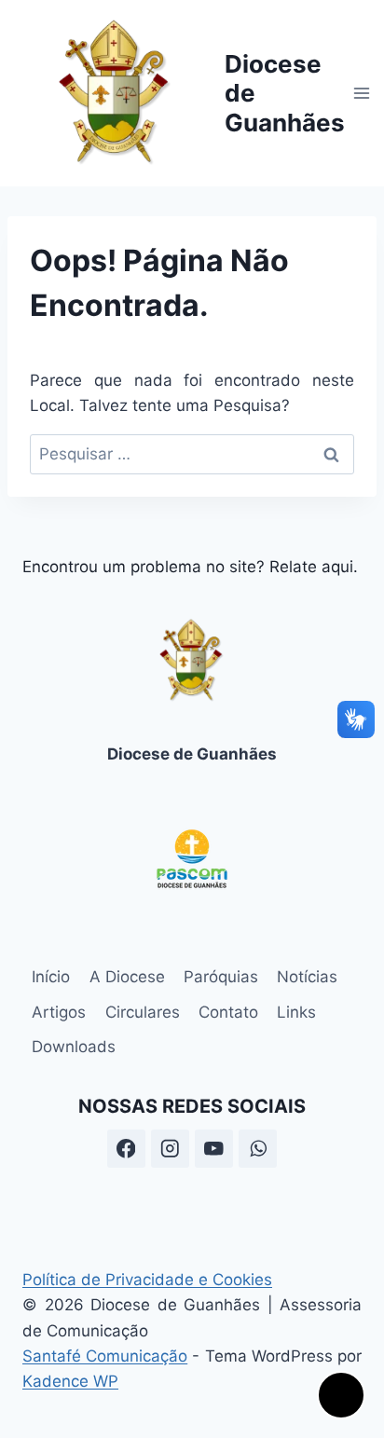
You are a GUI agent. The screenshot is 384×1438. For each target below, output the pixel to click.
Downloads (74, 1046)
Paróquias (221, 976)
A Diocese (127, 976)
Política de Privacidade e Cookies (147, 1279)
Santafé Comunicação (104, 1356)
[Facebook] (126, 1149)
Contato (228, 1012)
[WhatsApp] (258, 1149)
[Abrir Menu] (362, 92)
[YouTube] (214, 1149)
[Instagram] (170, 1149)
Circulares (142, 1012)
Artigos (59, 1012)
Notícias (307, 976)
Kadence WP (70, 1381)
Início (51, 976)
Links (296, 1012)
